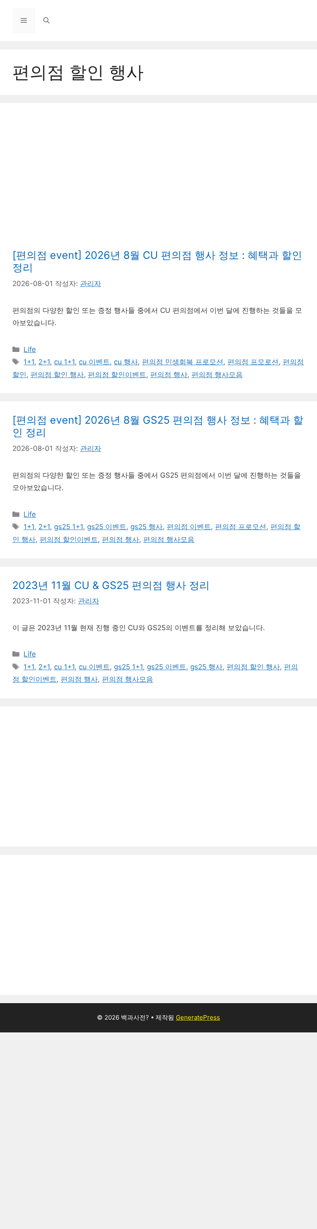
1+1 (29, 362)
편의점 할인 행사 (57, 375)
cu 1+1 (64, 362)
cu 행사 (126, 362)
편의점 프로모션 (240, 527)
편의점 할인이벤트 (117, 375)
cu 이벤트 (94, 362)
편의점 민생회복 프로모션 (182, 362)
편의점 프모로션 (253, 362)
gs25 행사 (146, 527)
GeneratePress (198, 1017)
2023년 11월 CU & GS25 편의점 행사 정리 (111, 585)
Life (30, 349)
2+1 (44, 362)
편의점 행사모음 (217, 375)
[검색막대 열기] (46, 20)
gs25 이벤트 (106, 527)
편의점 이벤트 (189, 527)
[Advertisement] (158, 177)
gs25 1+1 (68, 527)
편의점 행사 (168, 375)
